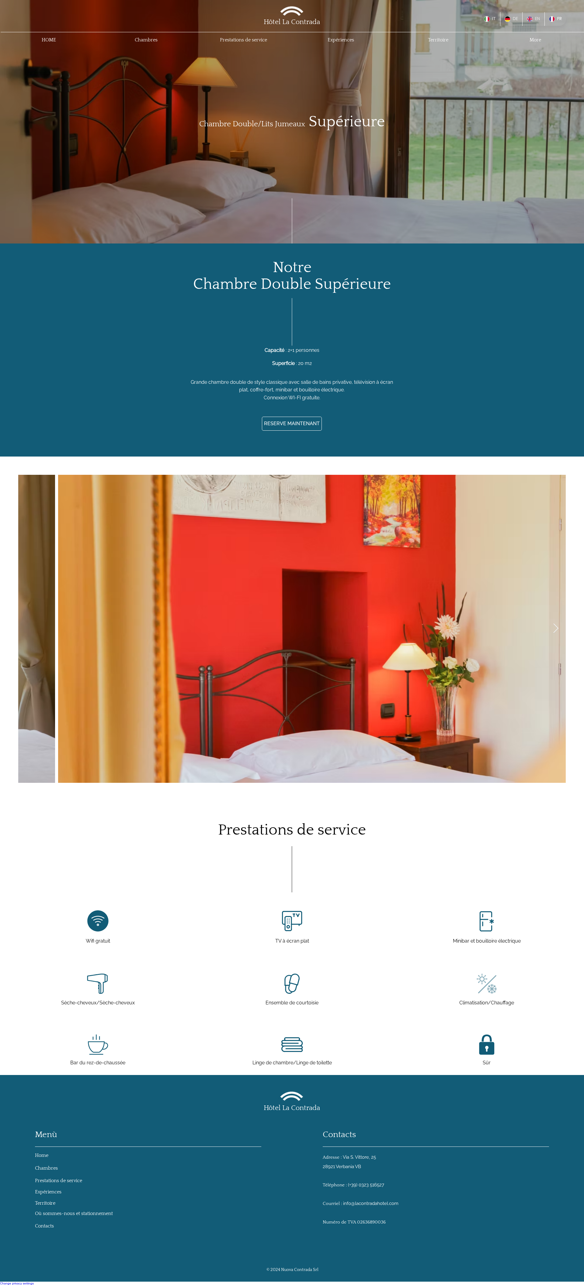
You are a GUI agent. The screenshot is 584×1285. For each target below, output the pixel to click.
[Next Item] (556, 629)
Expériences (48, 1192)
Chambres (46, 1168)
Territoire (45, 1203)
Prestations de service (58, 1180)
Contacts (44, 1226)
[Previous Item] (28, 629)
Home (42, 1155)
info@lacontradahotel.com (370, 1203)
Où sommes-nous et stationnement (74, 1213)
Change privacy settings (17, 1283)
